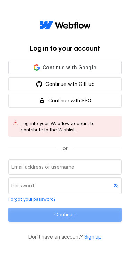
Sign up (93, 237)
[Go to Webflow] (65, 25)
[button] (65, 67)
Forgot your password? (31, 199)
